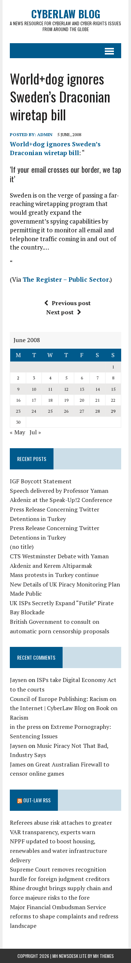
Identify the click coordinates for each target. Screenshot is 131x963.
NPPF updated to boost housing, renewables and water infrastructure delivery (58, 850)
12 (66, 389)
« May (17, 432)
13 (82, 389)
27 (82, 411)
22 (113, 400)
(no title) (21, 547)
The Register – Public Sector (66, 279)
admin (44, 134)
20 (82, 400)
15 (113, 389)
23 (18, 411)
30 (18, 422)
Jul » (35, 432)
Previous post (71, 303)
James (17, 764)
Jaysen (18, 680)
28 (97, 411)
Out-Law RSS (37, 800)
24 (34, 411)
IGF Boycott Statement (41, 481)
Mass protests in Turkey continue (54, 575)
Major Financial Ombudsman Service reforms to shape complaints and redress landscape (64, 916)
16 (18, 400)
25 (50, 411)
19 (66, 400)
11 (50, 389)
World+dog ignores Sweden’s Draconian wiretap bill (55, 148)
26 (66, 411)
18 (50, 400)
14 (97, 389)
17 (34, 400)
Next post (60, 312)
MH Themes (103, 956)
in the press (25, 727)
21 (97, 400)
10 (34, 389)
